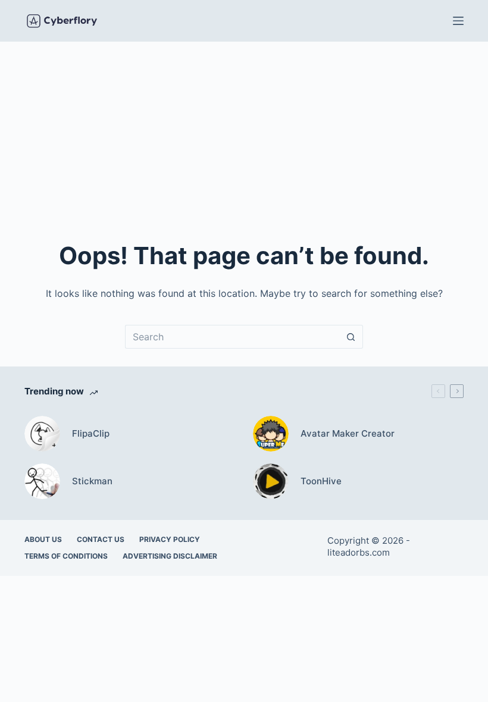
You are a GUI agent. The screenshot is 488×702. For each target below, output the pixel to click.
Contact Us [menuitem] (100, 539)
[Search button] (351, 337)
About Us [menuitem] (43, 539)
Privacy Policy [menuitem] (169, 539)
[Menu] (458, 20)
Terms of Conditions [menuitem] (66, 555)
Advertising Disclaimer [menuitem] (170, 555)
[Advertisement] (244, 131)
